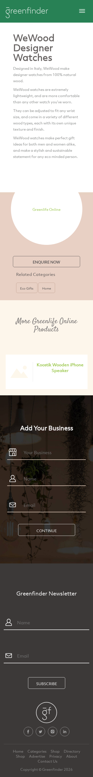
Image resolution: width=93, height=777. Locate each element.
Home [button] (46, 288)
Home (18, 751)
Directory (72, 751)
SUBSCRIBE (46, 683)
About (71, 756)
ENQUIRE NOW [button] (46, 261)
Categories (37, 751)
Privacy (56, 756)
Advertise (37, 756)
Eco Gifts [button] (26, 288)
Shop (55, 751)
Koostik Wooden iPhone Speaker (60, 367)
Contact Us (47, 761)
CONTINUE (46, 530)
